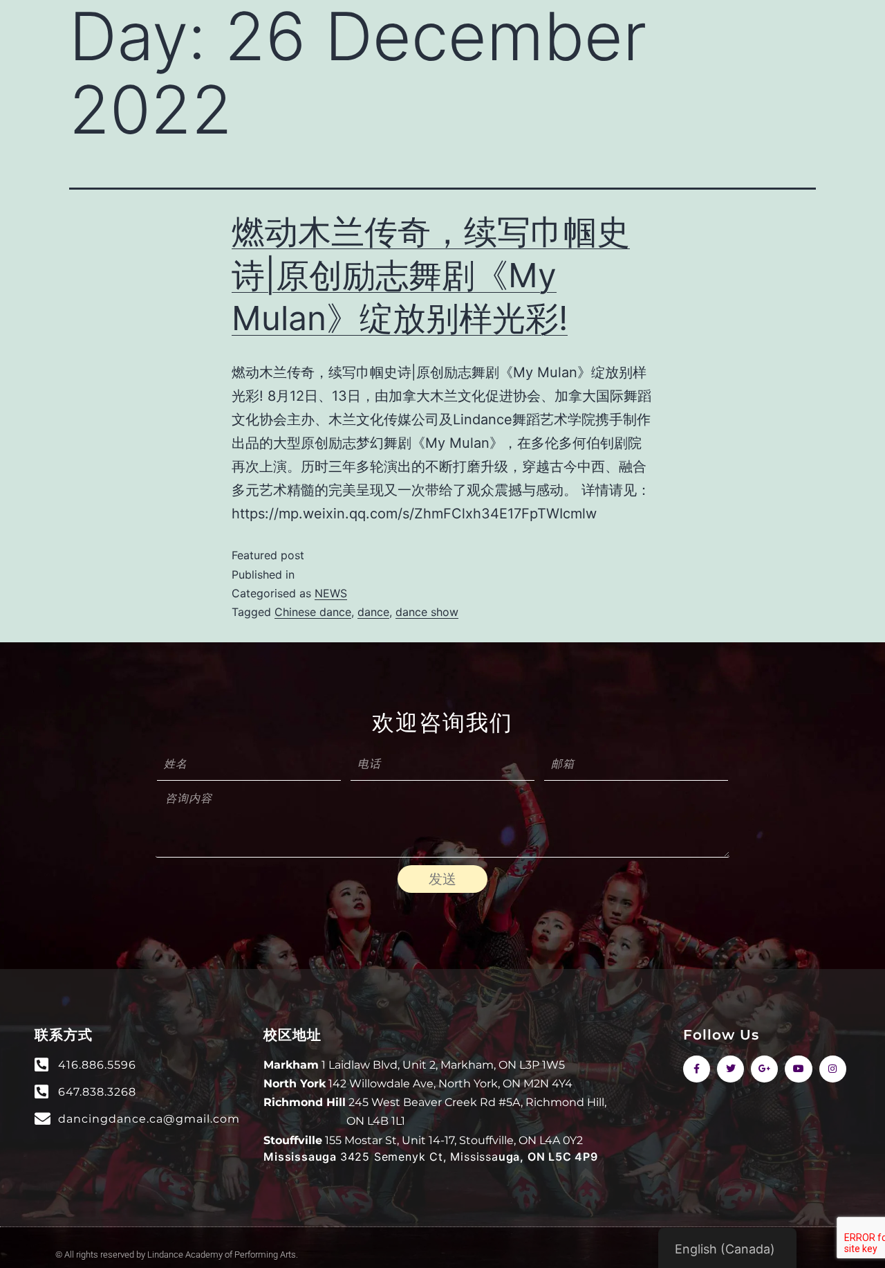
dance (373, 612)
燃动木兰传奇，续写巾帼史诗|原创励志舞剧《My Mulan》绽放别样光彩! (431, 274)
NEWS (331, 593)
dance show (426, 612)
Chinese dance (312, 612)
